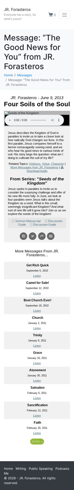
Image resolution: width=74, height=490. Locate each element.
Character (57, 163)
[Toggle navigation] (64, 15)
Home (8, 469)
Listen (37, 275)
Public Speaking (41, 469)
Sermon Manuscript (28, 221)
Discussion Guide (44, 224)
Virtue (46, 163)
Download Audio (37, 171)
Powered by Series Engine (37, 452)
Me (6, 473)
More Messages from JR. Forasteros (34, 167)
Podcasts (62, 469)
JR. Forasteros (17, 9)
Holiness (34, 163)
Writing (21, 469)
